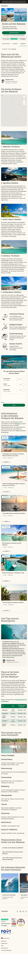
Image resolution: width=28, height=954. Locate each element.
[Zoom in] (24, 101)
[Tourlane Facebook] (17, 911)
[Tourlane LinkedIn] (23, 911)
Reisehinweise (4, 948)
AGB (2, 945)
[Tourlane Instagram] (20, 911)
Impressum (3, 941)
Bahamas (17, 423)
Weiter (14, 405)
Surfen (9, 49)
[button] (4, 5)
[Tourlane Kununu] (26, 911)
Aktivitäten (4, 49)
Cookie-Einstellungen (6, 950)
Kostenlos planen (14, 32)
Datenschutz (4, 943)
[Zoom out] (24, 104)
